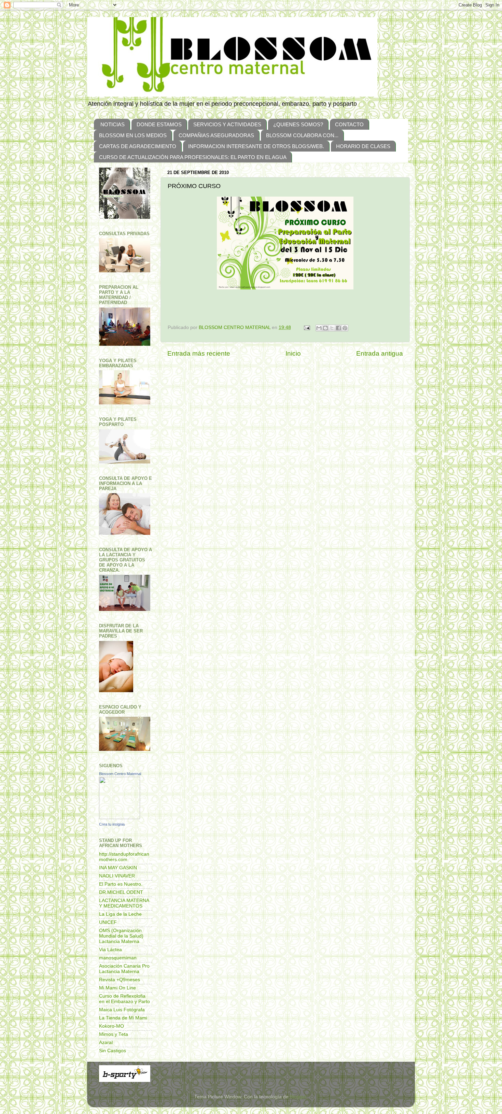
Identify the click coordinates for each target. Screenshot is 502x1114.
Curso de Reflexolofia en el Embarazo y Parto (124, 999)
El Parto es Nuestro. (120, 884)
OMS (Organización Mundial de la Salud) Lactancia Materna (121, 936)
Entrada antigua (379, 353)
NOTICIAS (112, 124)
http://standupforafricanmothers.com (124, 857)
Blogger (298, 1096)
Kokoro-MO (111, 1026)
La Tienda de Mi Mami (123, 1017)
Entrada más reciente (198, 353)
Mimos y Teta (113, 1034)
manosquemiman (118, 957)
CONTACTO (349, 124)
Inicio (293, 353)
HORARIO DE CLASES (363, 146)
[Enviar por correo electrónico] (319, 328)
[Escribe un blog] (325, 328)
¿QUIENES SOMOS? (298, 124)
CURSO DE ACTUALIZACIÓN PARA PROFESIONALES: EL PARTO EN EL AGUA (193, 157)
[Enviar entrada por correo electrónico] (306, 327)
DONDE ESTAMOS (159, 124)
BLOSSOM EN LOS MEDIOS (133, 135)
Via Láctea (110, 949)
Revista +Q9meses (119, 979)
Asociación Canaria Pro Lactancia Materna (124, 968)
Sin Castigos (112, 1050)
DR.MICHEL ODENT (121, 892)
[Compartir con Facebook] (338, 328)
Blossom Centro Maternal (120, 774)
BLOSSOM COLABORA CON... (302, 135)
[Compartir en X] (332, 328)
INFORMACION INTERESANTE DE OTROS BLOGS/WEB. (256, 146)
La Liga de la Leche (120, 914)
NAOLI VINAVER (117, 876)
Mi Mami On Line (117, 987)
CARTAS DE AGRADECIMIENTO (137, 146)
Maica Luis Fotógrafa (122, 1009)
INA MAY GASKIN (118, 867)
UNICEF (108, 922)
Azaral (106, 1042)
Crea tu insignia (112, 824)
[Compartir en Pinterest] (344, 328)
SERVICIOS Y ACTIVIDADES (227, 124)
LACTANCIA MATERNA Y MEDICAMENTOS (124, 903)
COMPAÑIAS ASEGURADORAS (216, 135)
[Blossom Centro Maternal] (119, 817)
